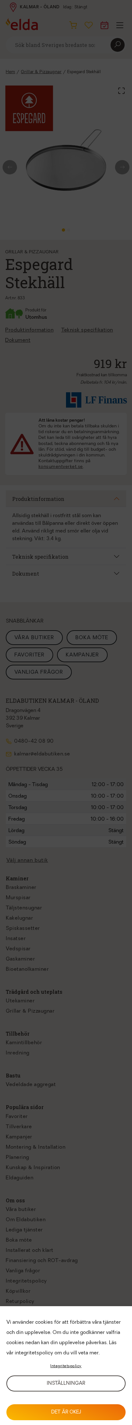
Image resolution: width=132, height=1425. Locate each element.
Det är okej (66, 1412)
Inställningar (66, 1383)
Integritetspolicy (66, 1366)
